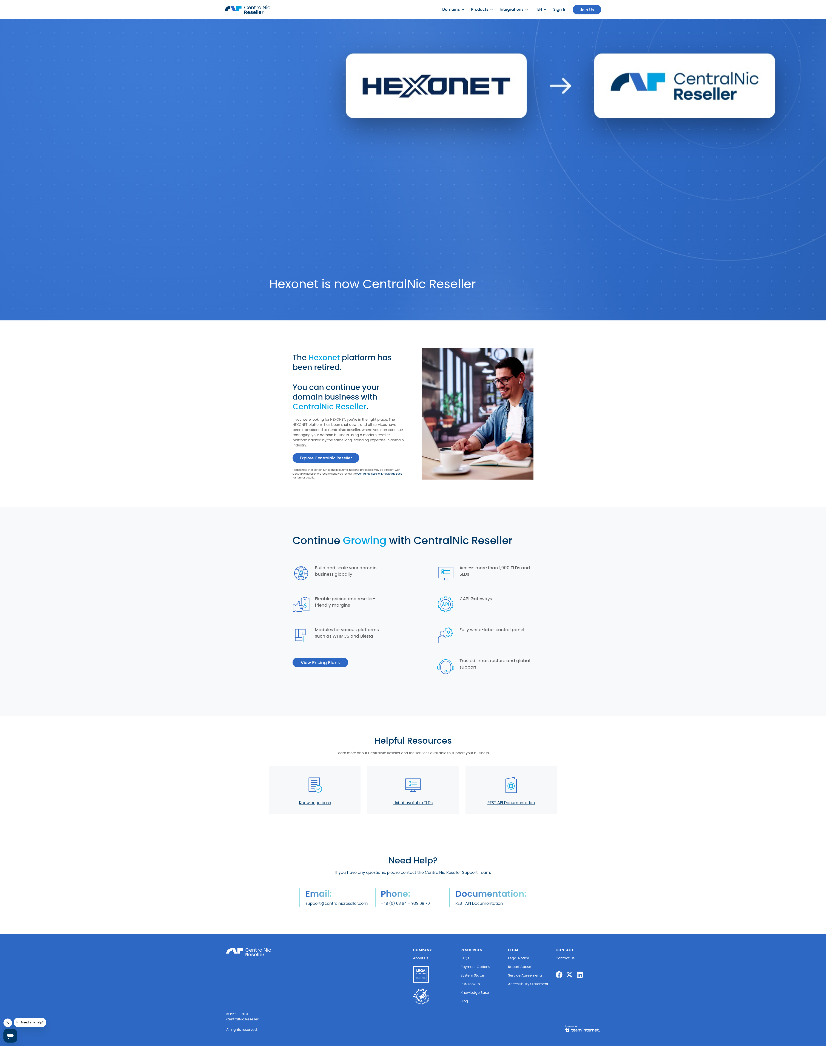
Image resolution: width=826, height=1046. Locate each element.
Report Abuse (519, 967)
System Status (473, 975)
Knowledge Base (475, 992)
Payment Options (475, 967)
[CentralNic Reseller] (247, 9)
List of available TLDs (413, 803)
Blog (464, 1001)
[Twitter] (569, 974)
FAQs (465, 958)
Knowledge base (315, 803)
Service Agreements (525, 975)
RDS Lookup (470, 984)
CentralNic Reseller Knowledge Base (379, 473)
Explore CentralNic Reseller (326, 458)
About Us (420, 958)
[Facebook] (559, 974)
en (539, 10)
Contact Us (565, 958)
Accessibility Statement (528, 984)
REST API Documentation (511, 803)
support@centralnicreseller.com (336, 904)
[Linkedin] (579, 974)
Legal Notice (518, 958)
